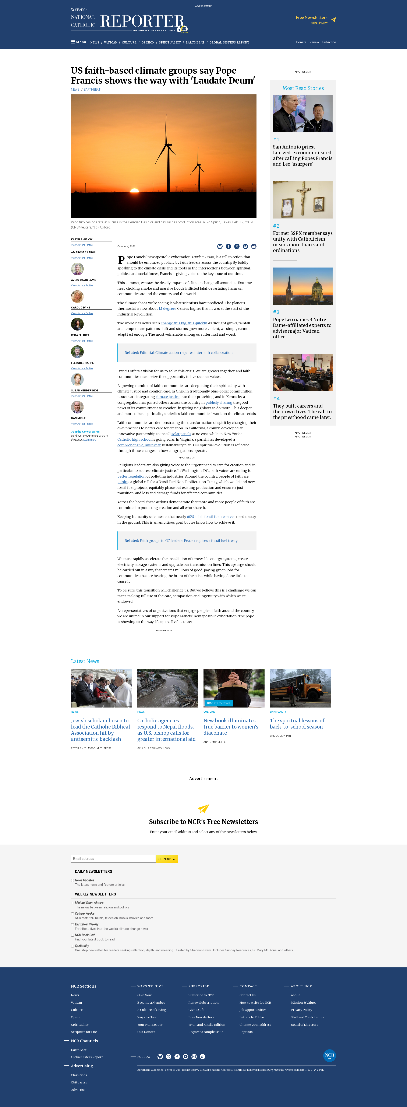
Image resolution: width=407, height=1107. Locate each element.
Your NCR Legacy (150, 1025)
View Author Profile (82, 245)
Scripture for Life (84, 1032)
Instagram (194, 1056)
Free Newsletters (201, 1017)
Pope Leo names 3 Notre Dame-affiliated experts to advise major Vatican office (302, 328)
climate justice (168, 397)
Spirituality (170, 42)
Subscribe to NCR (201, 995)
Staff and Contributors (308, 1017)
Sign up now (319, 23)
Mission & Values (303, 1003)
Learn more (89, 439)
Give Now (144, 995)
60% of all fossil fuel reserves (211, 516)
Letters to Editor (252, 1017)
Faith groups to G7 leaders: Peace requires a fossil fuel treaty (181, 540)
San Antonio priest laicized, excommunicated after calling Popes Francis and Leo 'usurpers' (302, 155)
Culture (129, 42)
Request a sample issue (205, 1032)
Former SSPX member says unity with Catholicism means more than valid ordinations (303, 242)
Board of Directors (304, 1025)
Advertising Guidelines (150, 1069)
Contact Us (248, 995)
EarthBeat (195, 42)
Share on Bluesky (220, 246)
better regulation (131, 476)
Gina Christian (147, 748)
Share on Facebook (228, 246)
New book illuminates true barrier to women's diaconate (231, 727)
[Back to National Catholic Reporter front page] (129, 24)
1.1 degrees (168, 308)
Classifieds (79, 1075)
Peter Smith (79, 748)
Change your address (255, 1025)
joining (123, 482)
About (295, 995)
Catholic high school (134, 439)
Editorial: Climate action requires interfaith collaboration (178, 352)
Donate (301, 42)
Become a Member (151, 1003)
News (95, 42)
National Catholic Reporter (329, 1055)
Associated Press (99, 748)
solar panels (181, 434)
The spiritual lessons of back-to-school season (297, 724)
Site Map (204, 1069)
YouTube (185, 1056)
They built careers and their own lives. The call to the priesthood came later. (302, 411)
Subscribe (329, 42)
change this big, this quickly (183, 323)
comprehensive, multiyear (139, 445)
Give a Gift (196, 1010)
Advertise (78, 1090)
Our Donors (146, 1032)
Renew (314, 42)
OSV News (163, 748)
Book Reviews (218, 703)
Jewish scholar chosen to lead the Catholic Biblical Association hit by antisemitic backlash (100, 730)
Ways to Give (146, 1017)
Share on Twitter (237, 246)
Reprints (246, 1032)
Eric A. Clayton (280, 735)
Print (253, 246)
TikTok (202, 1056)
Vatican (110, 42)
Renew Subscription (203, 1003)
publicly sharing (219, 402)
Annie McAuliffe (215, 742)
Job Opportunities (253, 1010)
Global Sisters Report (229, 42)
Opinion (148, 42)
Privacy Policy (301, 1010)
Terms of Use (172, 1069)
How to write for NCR (255, 1003)
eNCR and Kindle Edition (206, 1025)
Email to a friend (245, 246)
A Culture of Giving (151, 1010)
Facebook (177, 1056)
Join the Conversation (85, 431)
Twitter (168, 1056)
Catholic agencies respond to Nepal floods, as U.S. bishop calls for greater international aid (166, 730)
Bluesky (160, 1056)
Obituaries (79, 1082)
